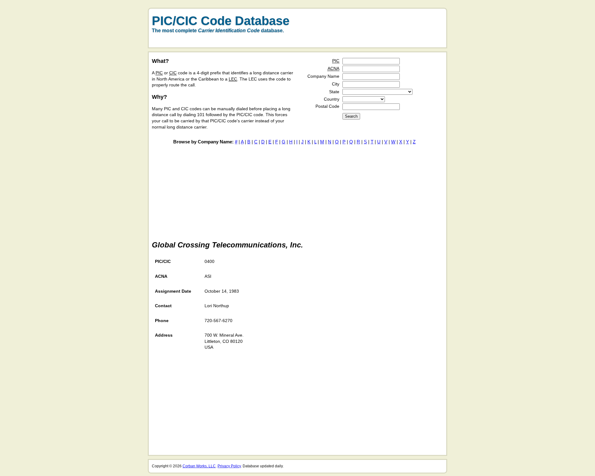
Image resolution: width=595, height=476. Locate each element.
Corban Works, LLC (199, 466)
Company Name (323, 76)
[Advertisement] (372, 31)
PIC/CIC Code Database (220, 21)
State (334, 91)
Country (331, 99)
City (335, 83)
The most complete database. (218, 30)
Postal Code (327, 106)
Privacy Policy (229, 466)
